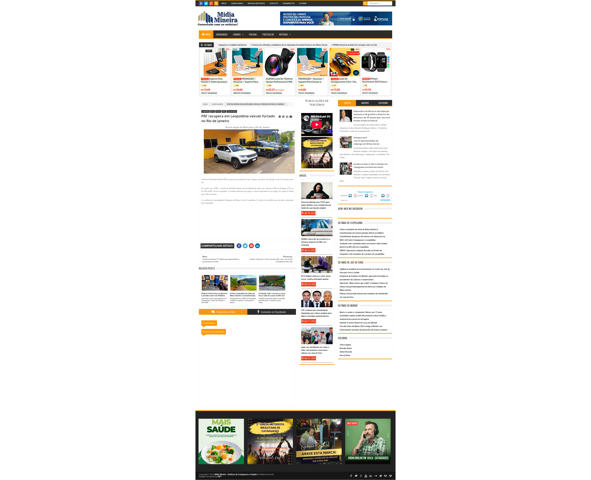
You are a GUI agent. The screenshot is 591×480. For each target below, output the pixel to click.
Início (224, 3)
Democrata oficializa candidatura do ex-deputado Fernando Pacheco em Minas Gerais (267, 45)
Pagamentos (289, 3)
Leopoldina (205, 111)
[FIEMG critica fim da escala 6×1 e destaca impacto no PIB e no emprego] (317, 222)
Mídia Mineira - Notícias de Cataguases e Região (236, 474)
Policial (253, 34)
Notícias (283, 34)
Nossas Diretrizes (256, 3)
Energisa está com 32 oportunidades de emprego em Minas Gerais (366, 140)
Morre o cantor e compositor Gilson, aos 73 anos (361, 312)
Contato (273, 3)
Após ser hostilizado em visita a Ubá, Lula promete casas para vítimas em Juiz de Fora (315, 350)
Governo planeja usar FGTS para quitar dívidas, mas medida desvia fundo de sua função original (316, 205)
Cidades (237, 34)
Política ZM (268, 34)
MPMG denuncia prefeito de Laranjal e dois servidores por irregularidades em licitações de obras (353, 45)
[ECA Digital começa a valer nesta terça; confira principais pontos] (317, 259)
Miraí (212, 111)
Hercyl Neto (345, 355)
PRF (223, 111)
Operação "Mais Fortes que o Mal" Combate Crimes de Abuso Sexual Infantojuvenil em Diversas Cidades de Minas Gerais (364, 286)
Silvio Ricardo (346, 352)
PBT (219, 477)
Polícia (218, 111)
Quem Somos (237, 3)
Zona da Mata (217, 104)
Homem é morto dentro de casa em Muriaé (358, 323)
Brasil (303, 175)
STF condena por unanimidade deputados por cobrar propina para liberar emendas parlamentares (316, 313)
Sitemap (303, 3)
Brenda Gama (346, 348)
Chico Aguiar (345, 345)
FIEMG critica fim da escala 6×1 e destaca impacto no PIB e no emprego (315, 242)
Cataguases (221, 34)
